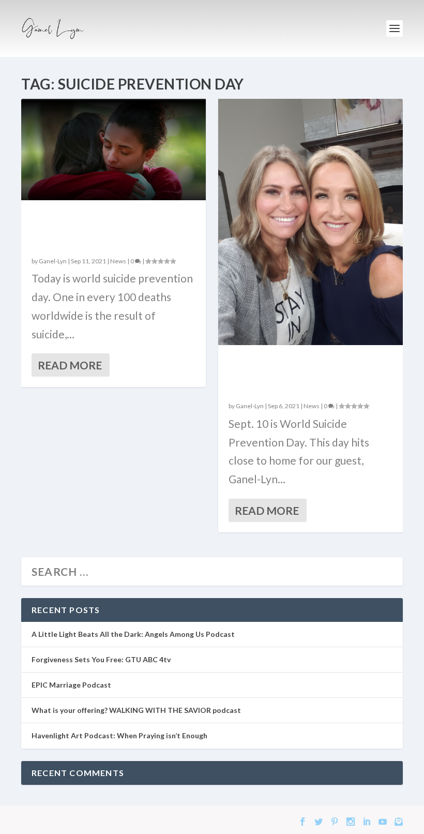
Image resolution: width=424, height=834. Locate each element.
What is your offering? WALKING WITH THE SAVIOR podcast (136, 710)
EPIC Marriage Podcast (71, 684)
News (118, 261)
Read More (70, 365)
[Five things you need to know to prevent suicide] (310, 222)
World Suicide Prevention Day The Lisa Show (111, 229)
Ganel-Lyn (53, 261)
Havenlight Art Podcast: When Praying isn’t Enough (119, 735)
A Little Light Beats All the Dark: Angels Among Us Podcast (133, 634)
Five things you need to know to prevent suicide (297, 374)
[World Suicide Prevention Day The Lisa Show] (113, 149)
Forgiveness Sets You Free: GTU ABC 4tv (101, 659)
